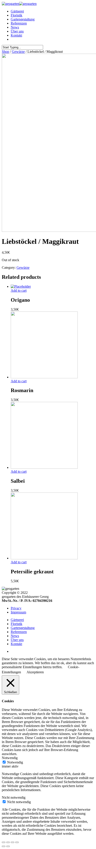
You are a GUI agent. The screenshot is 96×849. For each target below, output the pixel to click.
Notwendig (15, 762)
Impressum (18, 612)
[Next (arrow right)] (8, 846)
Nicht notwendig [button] (13, 797)
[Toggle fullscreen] (12, 842)
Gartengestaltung (23, 19)
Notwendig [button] (10, 758)
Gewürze (18, 51)
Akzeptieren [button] (35, 672)
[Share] (8, 842)
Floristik (16, 15)
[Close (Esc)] (3, 842)
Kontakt (16, 35)
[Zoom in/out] (17, 842)
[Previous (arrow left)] (3, 846)
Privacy (16, 608)
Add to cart (19, 290)
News (15, 27)
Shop (5, 51)
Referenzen (19, 23)
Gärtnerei (17, 11)
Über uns (17, 31)
